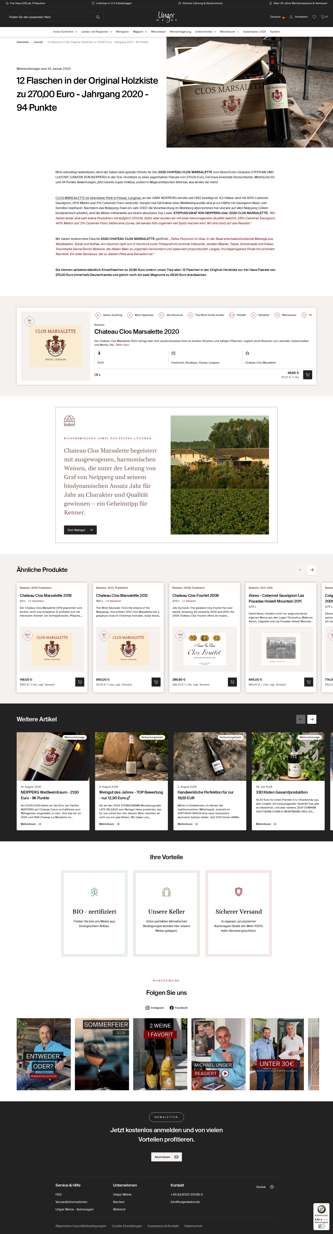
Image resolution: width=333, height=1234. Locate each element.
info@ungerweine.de (185, 1202)
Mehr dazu (122, 345)
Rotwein (99, 325)
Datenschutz (194, 1226)
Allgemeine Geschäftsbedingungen (81, 1226)
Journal (38, 42)
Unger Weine (122, 1194)
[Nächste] (311, 569)
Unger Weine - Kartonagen (74, 1209)
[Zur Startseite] (166, 17)
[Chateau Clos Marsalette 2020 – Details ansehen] (55, 346)
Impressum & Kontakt (163, 1226)
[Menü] (327, 1205)
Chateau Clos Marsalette (260, 362)
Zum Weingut (76, 530)
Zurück (261, 1187)
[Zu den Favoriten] (314, 17)
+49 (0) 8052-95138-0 (187, 1194)
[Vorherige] (300, 569)
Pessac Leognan (209, 362)
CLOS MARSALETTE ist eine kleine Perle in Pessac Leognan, (99, 198)
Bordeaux (191, 362)
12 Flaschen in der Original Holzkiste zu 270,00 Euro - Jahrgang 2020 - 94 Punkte (98, 42)
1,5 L (97, 375)
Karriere (118, 1202)
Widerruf (119, 1209)
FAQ (59, 1194)
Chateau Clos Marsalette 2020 (136, 332)
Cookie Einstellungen (127, 1226)
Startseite (23, 42)
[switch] (321, 1226)
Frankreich (177, 362)
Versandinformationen (71, 1202)
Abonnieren (162, 1157)
